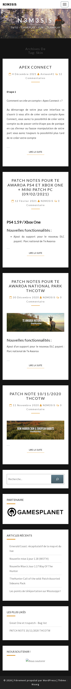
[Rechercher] (57, 479)
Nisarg (35, 684)
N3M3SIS (10, 4)
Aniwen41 (47, 74)
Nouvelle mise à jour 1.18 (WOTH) (29, 558)
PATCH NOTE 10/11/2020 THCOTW (35, 396)
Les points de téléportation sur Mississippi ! (35, 591)
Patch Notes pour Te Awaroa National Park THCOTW (35, 286)
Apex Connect (35, 67)
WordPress (49, 680)
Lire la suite (36, 151)
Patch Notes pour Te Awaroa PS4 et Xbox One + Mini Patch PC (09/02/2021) (35, 187)
